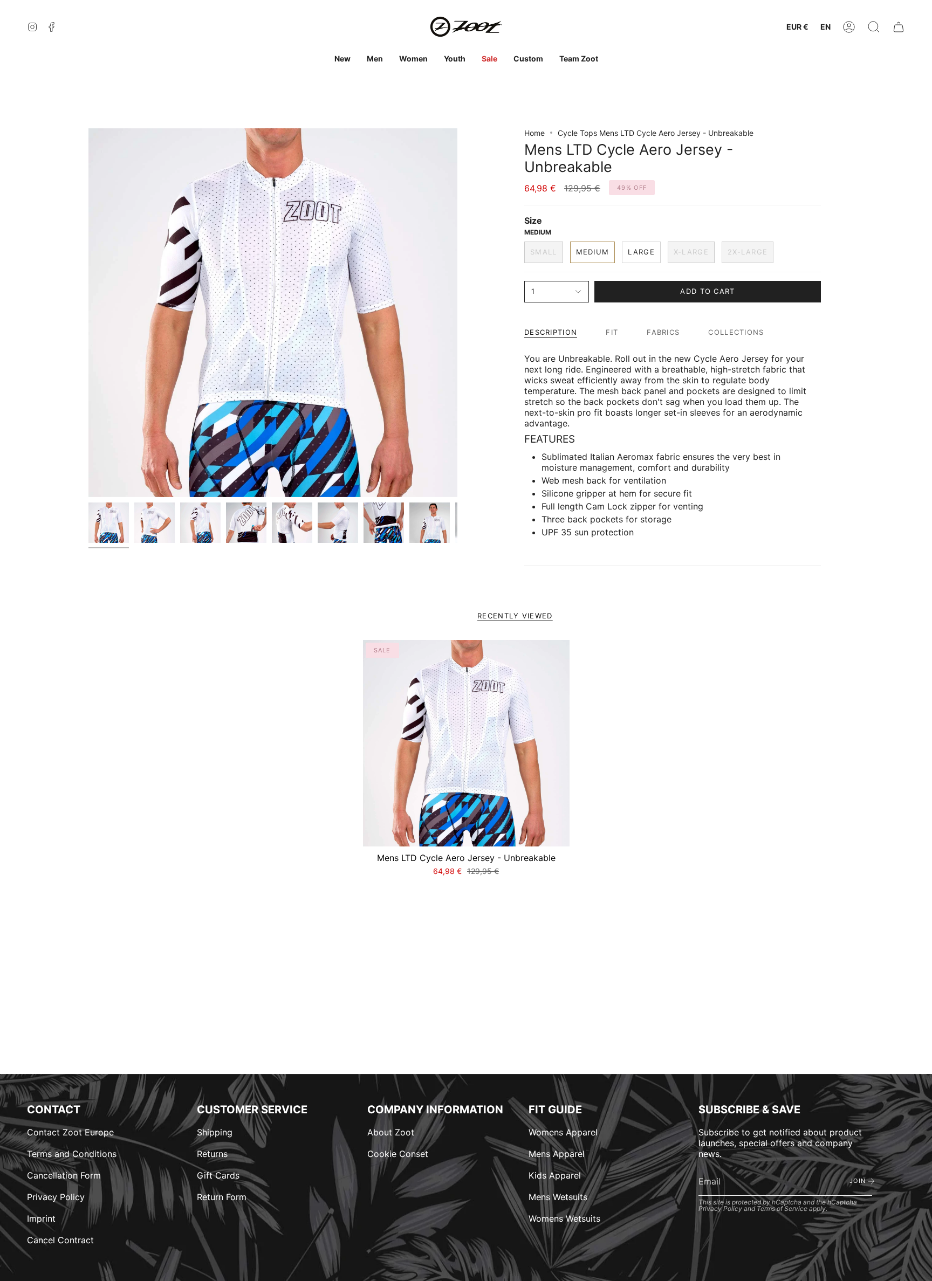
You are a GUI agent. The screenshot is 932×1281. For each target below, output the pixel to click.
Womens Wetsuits (564, 1218)
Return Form (221, 1197)
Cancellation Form (64, 1175)
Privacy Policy (56, 1197)
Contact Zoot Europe (70, 1132)
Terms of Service (782, 1208)
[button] (873, 27)
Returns (212, 1153)
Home (534, 132)
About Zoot (390, 1132)
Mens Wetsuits (558, 1197)
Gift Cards (218, 1175)
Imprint (41, 1218)
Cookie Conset (397, 1153)
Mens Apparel (557, 1153)
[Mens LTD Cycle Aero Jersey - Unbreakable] (466, 743)
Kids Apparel (555, 1175)
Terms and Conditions (71, 1153)
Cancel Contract (60, 1240)
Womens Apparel (563, 1132)
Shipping (214, 1132)
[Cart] (898, 27)
